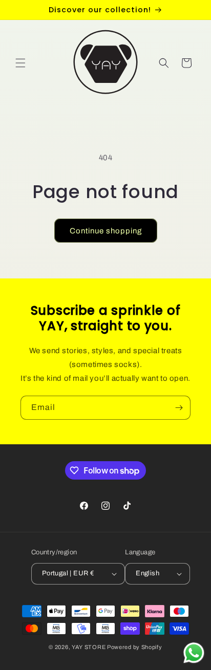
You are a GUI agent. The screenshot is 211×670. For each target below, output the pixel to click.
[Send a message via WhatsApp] (194, 653)
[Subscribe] (178, 408)
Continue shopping (106, 231)
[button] (20, 63)
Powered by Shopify (134, 647)
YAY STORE (89, 647)
